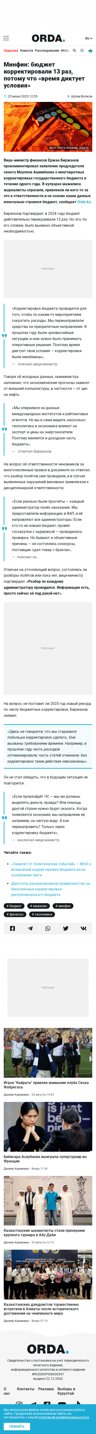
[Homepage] (48, 38)
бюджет (16, 906)
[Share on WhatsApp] (48, 928)
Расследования (47, 50)
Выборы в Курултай (66, 1391)
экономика (43, 914)
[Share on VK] (83, 928)
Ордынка (11, 50)
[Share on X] (66, 928)
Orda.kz (84, 202)
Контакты (25, 1389)
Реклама (46, 1389)
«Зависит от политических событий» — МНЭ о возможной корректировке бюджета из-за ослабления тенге (51, 869)
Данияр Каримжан (16, 1094)
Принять (16, 1426)
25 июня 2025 (18, 96)
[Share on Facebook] (12, 928)
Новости (26, 50)
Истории (67, 50)
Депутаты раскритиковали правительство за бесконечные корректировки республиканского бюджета (50, 889)
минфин (64, 906)
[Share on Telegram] (30, 928)
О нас (7, 1391)
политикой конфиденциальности (63, 1417)
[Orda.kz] (48, 1356)
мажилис (40, 906)
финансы (17, 914)
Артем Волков (81, 96)
